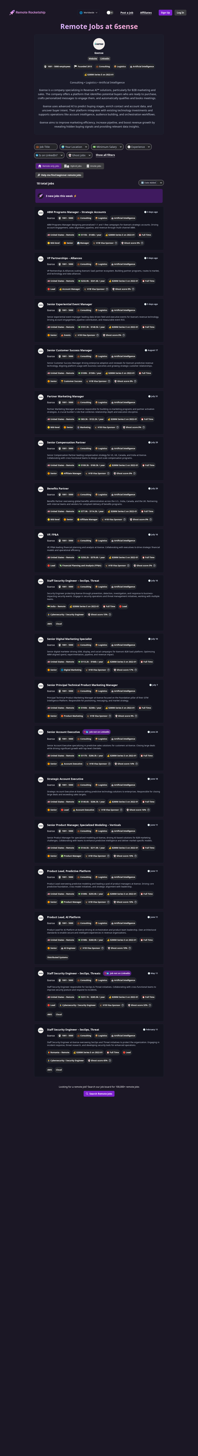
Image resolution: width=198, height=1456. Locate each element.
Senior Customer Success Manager (69, 350)
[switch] (110, 13)
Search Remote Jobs (100, 1093)
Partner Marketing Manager (65, 396)
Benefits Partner (58, 488)
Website (93, 58)
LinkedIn (104, 58)
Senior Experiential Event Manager (69, 304)
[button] (99, 228)
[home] (27, 12)
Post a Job (126, 12)
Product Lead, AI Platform (64, 917)
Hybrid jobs (76, 166)
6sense (99, 53)
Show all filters (105, 155)
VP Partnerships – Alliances (64, 258)
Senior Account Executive (63, 732)
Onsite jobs (95, 166)
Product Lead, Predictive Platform (69, 871)
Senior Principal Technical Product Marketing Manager (82, 685)
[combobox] (36, 147)
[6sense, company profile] (41, 213)
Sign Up (165, 12)
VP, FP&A (52, 534)
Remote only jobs (50, 166)
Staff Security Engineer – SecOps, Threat (73, 580)
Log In (180, 12)
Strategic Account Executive (65, 779)
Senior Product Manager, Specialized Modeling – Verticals (84, 825)
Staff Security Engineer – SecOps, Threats (73, 973)
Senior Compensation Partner (66, 442)
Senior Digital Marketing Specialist (69, 639)
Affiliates (146, 12)
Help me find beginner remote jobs (61, 175)
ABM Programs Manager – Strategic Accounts (76, 212)
